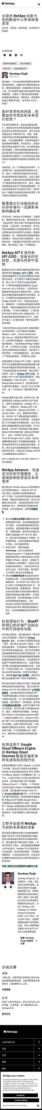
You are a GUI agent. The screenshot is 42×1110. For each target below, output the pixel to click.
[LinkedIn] (11, 887)
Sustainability (20, 68)
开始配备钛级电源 (12, 705)
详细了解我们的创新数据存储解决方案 (20, 865)
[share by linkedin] (16, 55)
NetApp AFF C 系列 (23, 272)
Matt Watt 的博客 (21, 675)
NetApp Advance (10, 63)
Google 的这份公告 (14, 793)
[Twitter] (5, 887)
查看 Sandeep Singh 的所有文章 (27, 940)
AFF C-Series (25, 63)
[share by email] (21, 55)
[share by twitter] (4, 55)
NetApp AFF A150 (26, 373)
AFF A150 (7, 68)
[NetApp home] (9, 3)
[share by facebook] (10, 55)
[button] (39, 3)
